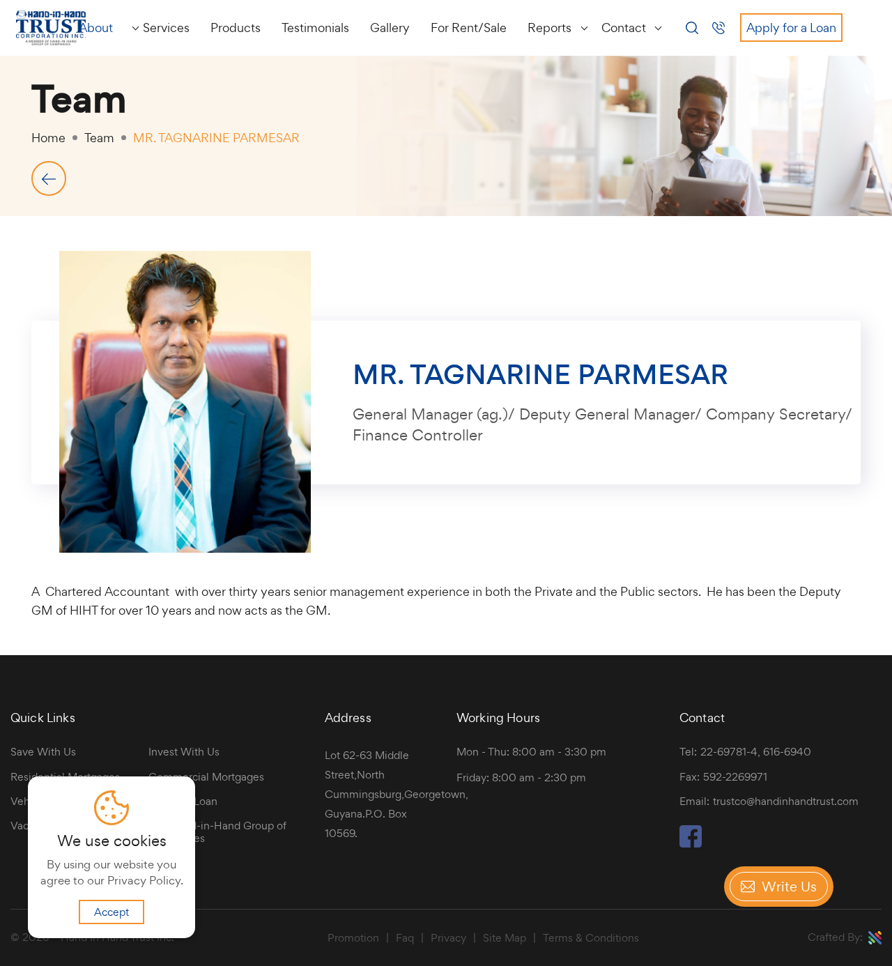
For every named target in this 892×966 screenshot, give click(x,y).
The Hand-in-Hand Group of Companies (217, 832)
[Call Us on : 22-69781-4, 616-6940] (722, 28)
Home (48, 138)
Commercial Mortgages (206, 777)
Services (166, 28)
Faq (405, 938)
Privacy (448, 938)
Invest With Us (184, 752)
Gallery (390, 28)
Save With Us (43, 752)
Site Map (504, 938)
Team (99, 138)
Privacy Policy (143, 880)
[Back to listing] (48, 178)
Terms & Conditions (591, 938)
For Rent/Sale (469, 28)
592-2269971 (735, 776)
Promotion (353, 938)
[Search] (692, 26)
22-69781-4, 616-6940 (755, 751)
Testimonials (315, 28)
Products (235, 28)
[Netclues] (875, 937)
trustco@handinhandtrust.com (786, 801)
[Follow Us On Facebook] (690, 843)
